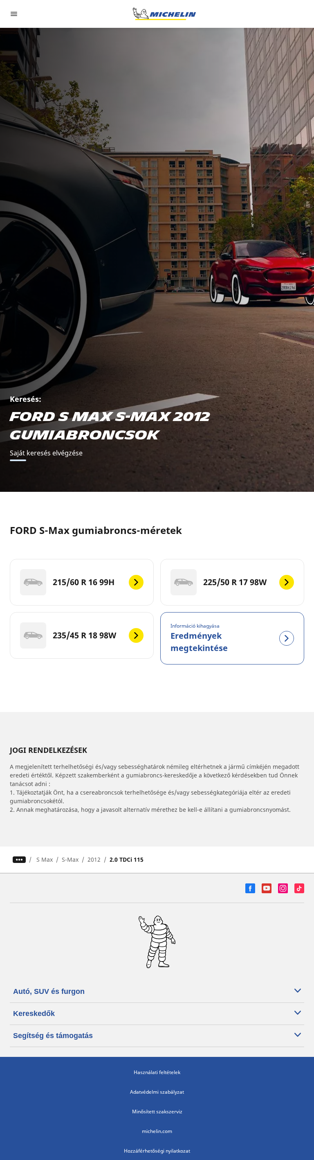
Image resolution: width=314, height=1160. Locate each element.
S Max (44, 859)
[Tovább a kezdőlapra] (164, 14)
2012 (94, 859)
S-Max (70, 859)
